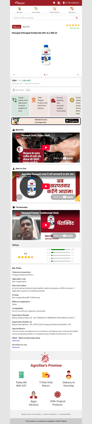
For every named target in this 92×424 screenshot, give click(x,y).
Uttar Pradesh (72, 3)
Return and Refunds (50, 414)
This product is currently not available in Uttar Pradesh (46, 421)
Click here (16, 341)
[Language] (59, 2)
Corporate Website (65, 414)
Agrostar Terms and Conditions (31, 414)
